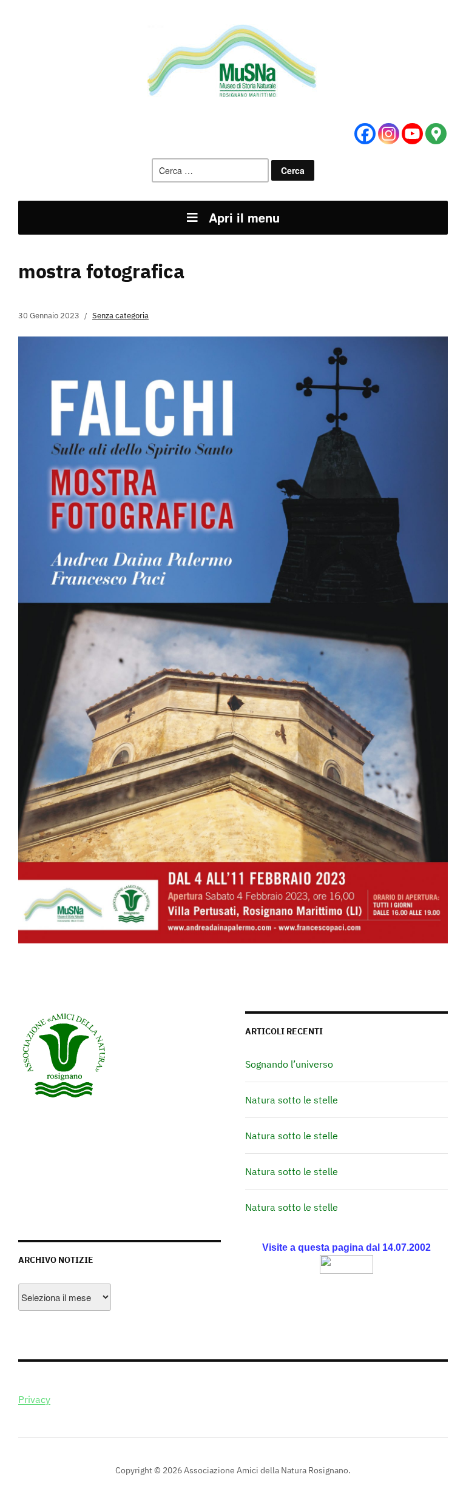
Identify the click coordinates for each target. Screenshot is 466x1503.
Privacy (34, 1399)
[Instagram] (388, 133)
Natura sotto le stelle (291, 1100)
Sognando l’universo (289, 1064)
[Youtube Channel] (412, 133)
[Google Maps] (436, 133)
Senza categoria (120, 315)
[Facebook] (365, 133)
